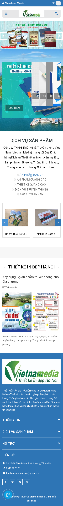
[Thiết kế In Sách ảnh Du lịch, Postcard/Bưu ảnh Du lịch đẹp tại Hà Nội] (16, 218)
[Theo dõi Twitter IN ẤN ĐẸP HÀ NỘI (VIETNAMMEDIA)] (12, 482)
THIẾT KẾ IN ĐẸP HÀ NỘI (31, 267)
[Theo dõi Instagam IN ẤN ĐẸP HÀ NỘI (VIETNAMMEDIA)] (27, 482)
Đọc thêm (14, 108)
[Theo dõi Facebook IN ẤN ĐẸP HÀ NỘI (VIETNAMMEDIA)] (5, 482)
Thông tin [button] (11, 420)
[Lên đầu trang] (52, 489)
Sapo (33, 500)
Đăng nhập (10, 3)
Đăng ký (20, 3)
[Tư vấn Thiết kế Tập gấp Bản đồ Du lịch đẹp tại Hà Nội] (46, 218)
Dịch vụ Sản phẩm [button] (17, 432)
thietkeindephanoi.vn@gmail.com (23, 473)
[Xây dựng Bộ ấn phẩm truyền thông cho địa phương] (31, 312)
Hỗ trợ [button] (8, 443)
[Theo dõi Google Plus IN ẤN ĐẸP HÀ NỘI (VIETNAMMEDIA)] (20, 482)
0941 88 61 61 (13, 468)
